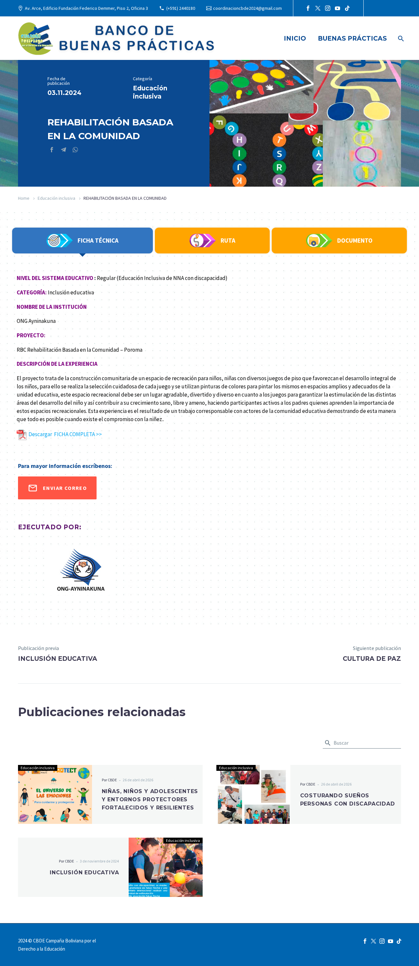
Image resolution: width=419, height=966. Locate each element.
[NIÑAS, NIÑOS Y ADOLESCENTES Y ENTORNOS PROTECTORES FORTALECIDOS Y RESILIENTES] (55, 794)
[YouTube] (337, 8)
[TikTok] (347, 8)
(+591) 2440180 (180, 8)
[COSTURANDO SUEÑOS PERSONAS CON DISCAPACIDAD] (253, 794)
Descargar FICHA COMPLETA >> (64, 434)
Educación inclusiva (56, 198)
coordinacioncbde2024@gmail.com (247, 8)
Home (23, 198)
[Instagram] (328, 8)
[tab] (82, 240)
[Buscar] (400, 38)
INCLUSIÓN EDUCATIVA (84, 872)
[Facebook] (308, 8)
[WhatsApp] (75, 149)
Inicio (295, 38)
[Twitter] (318, 8)
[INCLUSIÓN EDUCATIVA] (166, 867)
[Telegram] (63, 149)
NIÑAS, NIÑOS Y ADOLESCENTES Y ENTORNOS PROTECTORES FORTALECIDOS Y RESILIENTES (150, 799)
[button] (328, 743)
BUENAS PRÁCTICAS (352, 38)
